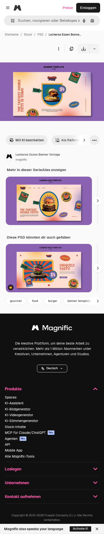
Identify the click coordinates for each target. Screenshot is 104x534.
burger (52, 301)
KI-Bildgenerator (17, 409)
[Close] (97, 529)
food (35, 301)
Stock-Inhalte (15, 427)
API (7, 444)
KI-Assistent (14, 403)
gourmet (16, 301)
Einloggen (88, 8)
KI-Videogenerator (19, 415)
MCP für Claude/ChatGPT (29, 432)
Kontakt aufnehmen (23, 496)
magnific (21, 160)
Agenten (15, 438)
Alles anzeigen (54, 170)
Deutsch (52, 368)
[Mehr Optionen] (58, 48)
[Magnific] (52, 329)
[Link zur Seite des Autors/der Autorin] (9, 157)
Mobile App (13, 450)
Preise (68, 8)
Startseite (12, 35)
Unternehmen (17, 482)
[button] (52, 368)
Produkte (13, 388)
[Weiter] (84, 140)
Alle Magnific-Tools (19, 456)
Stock (28, 35)
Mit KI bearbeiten (29, 140)
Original (31, 64)
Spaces (10, 397)
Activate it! (80, 529)
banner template (78, 301)
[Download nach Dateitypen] (94, 48)
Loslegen (13, 468)
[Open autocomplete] (10, 21)
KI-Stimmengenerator (21, 421)
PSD (40, 35)
